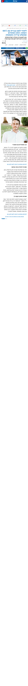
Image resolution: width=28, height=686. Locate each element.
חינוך (22, 28)
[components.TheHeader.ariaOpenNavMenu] (23, 1)
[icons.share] (2, 1)
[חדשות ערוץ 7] (14, 1)
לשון (5, 44)
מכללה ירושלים (22, 44)
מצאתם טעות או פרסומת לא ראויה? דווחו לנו (13, 216)
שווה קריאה (10, 44)
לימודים (15, 44)
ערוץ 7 (25, 28)
